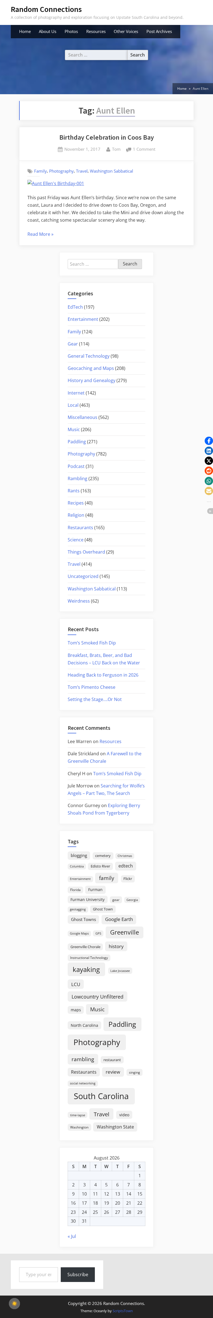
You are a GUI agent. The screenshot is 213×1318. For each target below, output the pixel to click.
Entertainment (83, 319)
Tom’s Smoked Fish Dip (92, 643)
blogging (79, 855)
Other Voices (126, 31)
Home (25, 31)
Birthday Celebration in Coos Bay (106, 137)
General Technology (89, 356)
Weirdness (79, 601)
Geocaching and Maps (91, 368)
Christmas (125, 856)
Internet (76, 393)
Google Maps (79, 933)
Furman (95, 889)
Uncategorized (83, 576)
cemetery (103, 855)
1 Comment (144, 149)
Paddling (77, 442)
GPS (98, 933)
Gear (73, 344)
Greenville (124, 932)
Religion (76, 515)
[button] (209, 441)
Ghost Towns (83, 919)
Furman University (87, 899)
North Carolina (84, 1025)
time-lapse (77, 1115)
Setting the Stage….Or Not (95, 699)
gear (116, 899)
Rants (74, 491)
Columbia (77, 866)
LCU (75, 984)
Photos (71, 31)
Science (75, 540)
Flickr (127, 878)
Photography (61, 171)
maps (76, 1009)
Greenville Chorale (85, 946)
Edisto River (100, 866)
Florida (75, 889)
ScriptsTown (123, 1310)
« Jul (72, 1236)
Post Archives (159, 31)
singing (134, 1072)
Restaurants (80, 527)
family (106, 877)
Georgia (132, 900)
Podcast (76, 466)
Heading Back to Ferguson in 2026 (103, 675)
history (116, 946)
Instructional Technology (89, 957)
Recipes (76, 503)
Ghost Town (103, 909)
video (124, 1114)
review (113, 1071)
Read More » (40, 234)
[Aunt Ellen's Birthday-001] (55, 183)
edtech (125, 866)
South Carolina (101, 1096)
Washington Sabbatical (111, 171)
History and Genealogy (91, 380)
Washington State (115, 1127)
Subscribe (77, 1274)
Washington (79, 1127)
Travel (82, 171)
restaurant (112, 1059)
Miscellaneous (82, 417)
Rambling (77, 478)
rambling (83, 1059)
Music (74, 429)
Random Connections (46, 9)
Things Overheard (86, 552)
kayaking (86, 969)
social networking (82, 1083)
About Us (47, 31)
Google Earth (119, 919)
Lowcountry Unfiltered (97, 996)
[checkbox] (14, 1303)
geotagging (78, 909)
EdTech (75, 307)
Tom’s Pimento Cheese (91, 687)
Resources (96, 31)
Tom (116, 149)
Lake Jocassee (120, 971)
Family (40, 171)
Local (73, 405)
